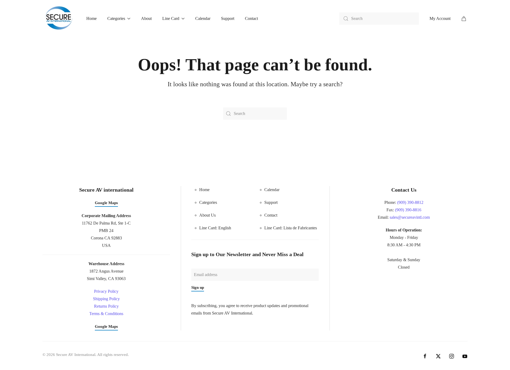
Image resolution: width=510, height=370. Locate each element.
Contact (251, 18)
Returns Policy (106, 306)
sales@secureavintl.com (410, 217)
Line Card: (290, 228)
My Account (440, 18)
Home (91, 18)
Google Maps (106, 203)
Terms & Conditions (106, 313)
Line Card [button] (170, 18)
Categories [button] (116, 18)
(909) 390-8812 (410, 202)
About (146, 18)
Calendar (202, 18)
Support (227, 18)
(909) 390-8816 (408, 210)
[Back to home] (59, 18)
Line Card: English (215, 228)
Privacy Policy (106, 291)
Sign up (197, 287)
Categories (208, 202)
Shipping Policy (106, 298)
